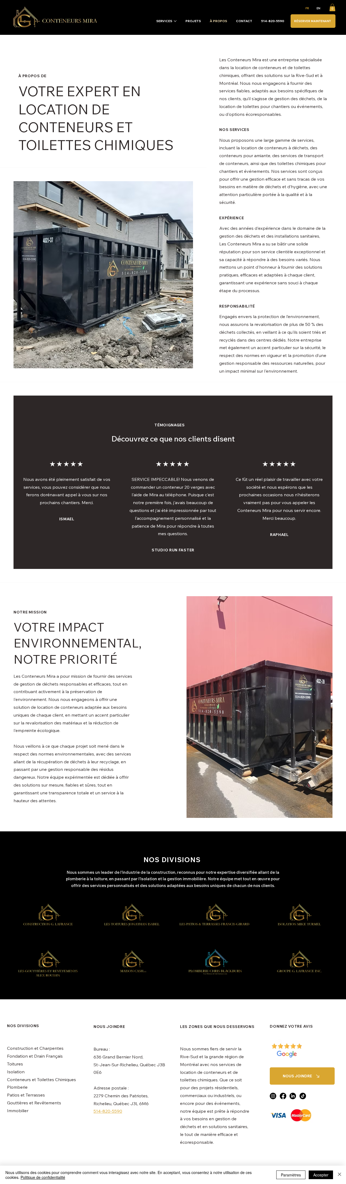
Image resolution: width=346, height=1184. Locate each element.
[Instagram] (273, 1096)
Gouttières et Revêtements (34, 1102)
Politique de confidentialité (43, 1177)
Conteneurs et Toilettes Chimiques (41, 1079)
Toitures (15, 1064)
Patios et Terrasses (26, 1095)
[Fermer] (339, 1175)
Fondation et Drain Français (35, 1056)
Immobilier (17, 1110)
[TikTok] (303, 1096)
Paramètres (291, 1175)
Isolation (16, 1071)
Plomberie (17, 1087)
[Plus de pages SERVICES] (175, 21)
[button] (332, 7)
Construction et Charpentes (35, 1048)
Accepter (320, 1175)
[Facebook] (283, 1096)
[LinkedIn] (293, 1096)
